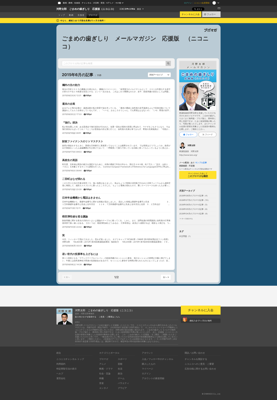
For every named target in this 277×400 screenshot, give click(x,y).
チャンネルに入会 (191, 14)
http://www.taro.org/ (188, 155)
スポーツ (122, 359)
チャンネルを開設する (196, 359)
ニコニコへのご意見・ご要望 (199, 363)
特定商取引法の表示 (66, 368)
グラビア (122, 388)
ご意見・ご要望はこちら (109, 317)
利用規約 (60, 363)
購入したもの (148, 363)
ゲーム (121, 378)
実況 (103, 3)
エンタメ (103, 388)
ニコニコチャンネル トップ (70, 359)
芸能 (120, 363)
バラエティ (123, 383)
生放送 (77, 3)
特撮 (101, 378)
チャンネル (86, 3)
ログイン (188, 3)
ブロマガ (92, 15)
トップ (61, 15)
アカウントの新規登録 (153, 378)
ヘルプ (59, 373)
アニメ (102, 363)
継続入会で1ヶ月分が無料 (201, 320)
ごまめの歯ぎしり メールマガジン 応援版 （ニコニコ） (135, 42)
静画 (70, 3)
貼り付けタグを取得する (85, 317)
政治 (139, 9)
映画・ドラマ (106, 368)
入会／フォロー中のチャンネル (157, 359)
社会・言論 (104, 373)
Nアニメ (109, 3)
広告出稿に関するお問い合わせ (200, 368)
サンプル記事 (201, 163)
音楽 (101, 383)
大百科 (96, 3)
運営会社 (60, 378)
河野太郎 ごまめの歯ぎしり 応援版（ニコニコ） (85, 9)
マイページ (147, 368)
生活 (120, 368)
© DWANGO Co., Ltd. (211, 394)
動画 (65, 3)
